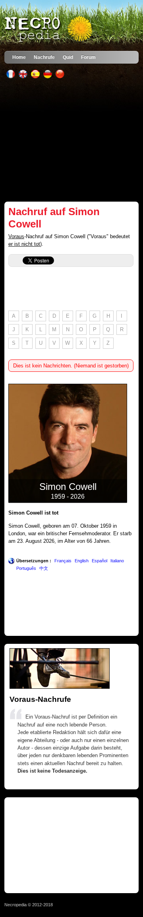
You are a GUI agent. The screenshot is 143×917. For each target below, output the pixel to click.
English (82, 560)
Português (26, 568)
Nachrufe (44, 57)
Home (19, 57)
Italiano (117, 560)
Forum (88, 57)
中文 (43, 568)
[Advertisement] (71, 140)
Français (63, 560)
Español (99, 560)
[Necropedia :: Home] (49, 29)
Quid (68, 57)
